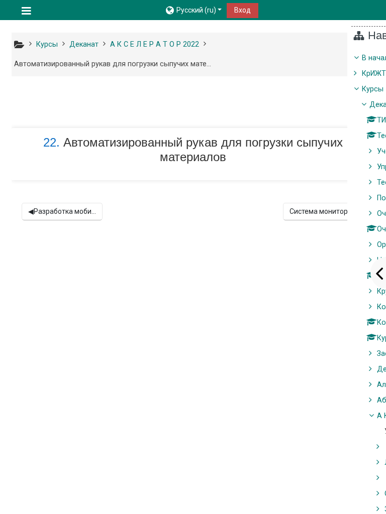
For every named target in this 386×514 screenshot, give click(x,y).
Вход (242, 10)
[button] (193, 10)
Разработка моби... (62, 211)
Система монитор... (324, 211)
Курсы (372, 89)
